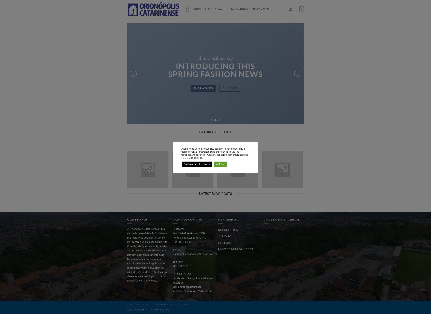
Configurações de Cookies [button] (197, 164)
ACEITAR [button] (220, 164)
